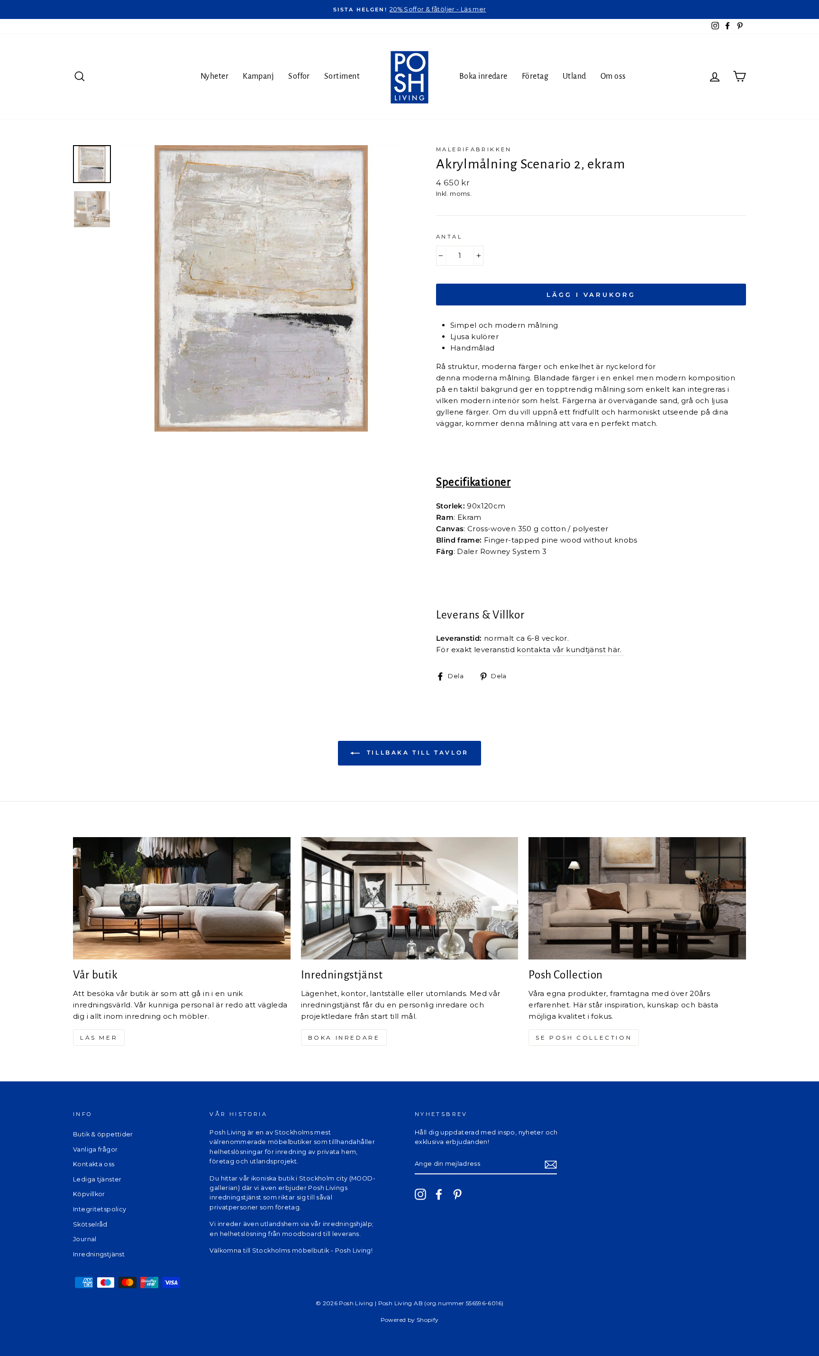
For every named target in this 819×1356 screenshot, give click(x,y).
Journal (85, 1239)
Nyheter (214, 76)
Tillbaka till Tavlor (416, 752)
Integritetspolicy (99, 1209)
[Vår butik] (182, 898)
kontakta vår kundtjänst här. (570, 649)
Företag (535, 76)
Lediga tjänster (97, 1179)
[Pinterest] (457, 1194)
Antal (449, 236)
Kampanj (258, 76)
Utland (574, 76)
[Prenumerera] (551, 1164)
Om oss (613, 76)
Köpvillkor (89, 1194)
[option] (409, 9)
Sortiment (342, 76)
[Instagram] (420, 1194)
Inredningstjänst (99, 1254)
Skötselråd (90, 1224)
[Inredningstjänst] (410, 898)
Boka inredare (483, 76)
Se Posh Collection (584, 1037)
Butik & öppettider (103, 1134)
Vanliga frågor (95, 1149)
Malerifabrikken (474, 149)
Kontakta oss (94, 1164)
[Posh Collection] (637, 898)
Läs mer (99, 1037)
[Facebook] (439, 1194)
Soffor (299, 76)
